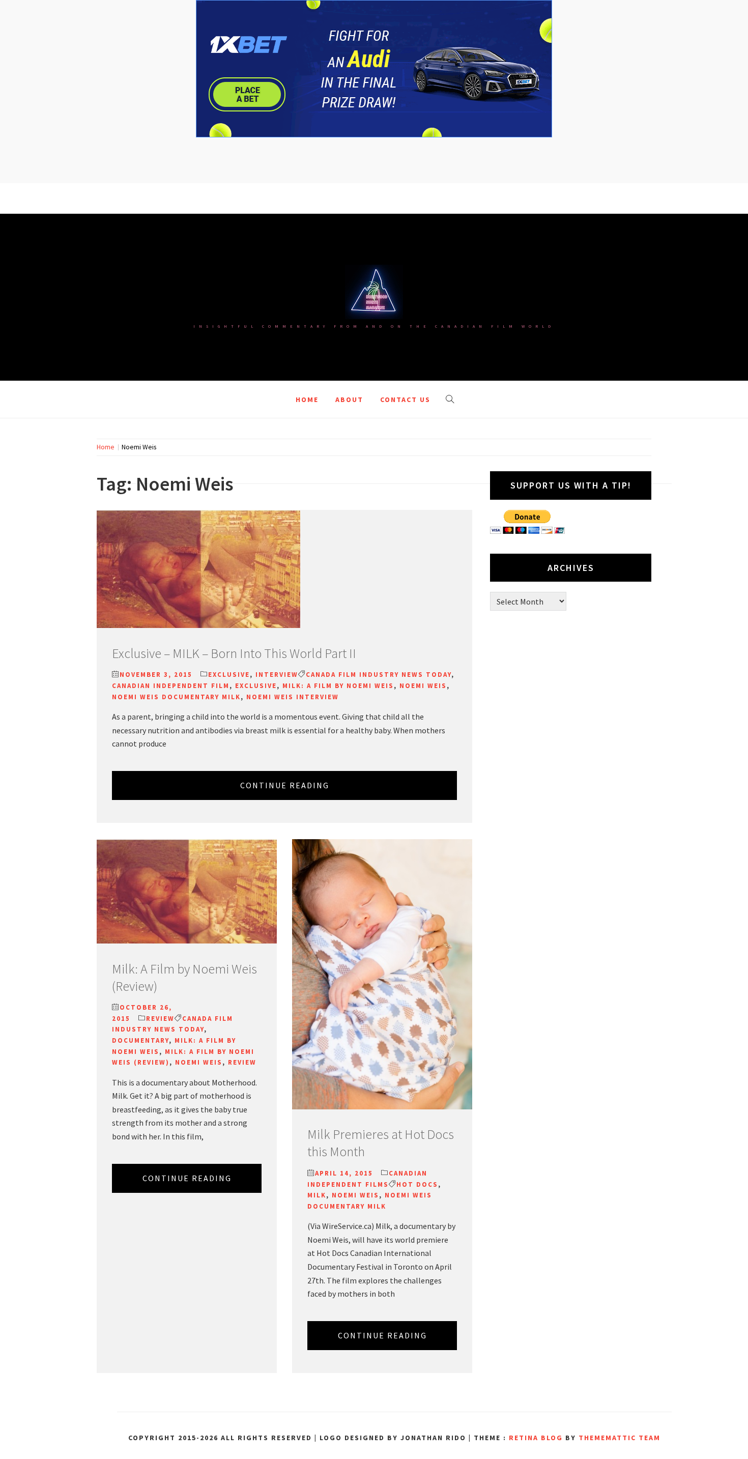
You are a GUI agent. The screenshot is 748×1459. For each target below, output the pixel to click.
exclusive (256, 685)
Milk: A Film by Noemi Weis (338, 685)
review (242, 1062)
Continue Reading (284, 785)
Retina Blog (536, 1437)
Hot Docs (417, 1184)
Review (160, 1018)
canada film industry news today (378, 674)
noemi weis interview (292, 697)
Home (307, 399)
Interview (276, 674)
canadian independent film (170, 685)
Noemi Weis (423, 685)
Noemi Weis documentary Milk (176, 697)
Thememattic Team (619, 1437)
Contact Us (405, 399)
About (349, 399)
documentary (140, 1040)
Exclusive (229, 674)
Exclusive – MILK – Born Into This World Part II (234, 653)
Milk (316, 1195)
